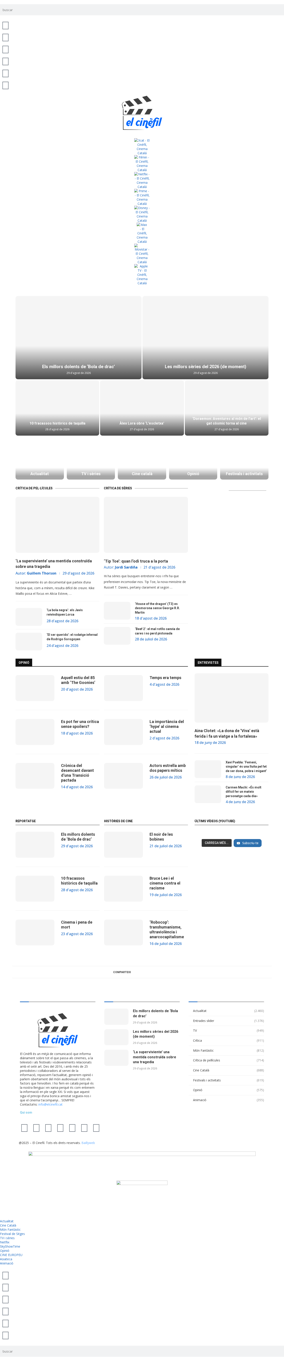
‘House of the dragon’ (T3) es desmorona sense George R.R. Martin (157, 608)
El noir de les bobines (161, 836)
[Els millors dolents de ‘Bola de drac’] (79, 337)
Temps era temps (165, 677)
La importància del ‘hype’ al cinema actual (167, 726)
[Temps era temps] (123, 688)
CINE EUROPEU (11, 1255)
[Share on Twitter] (146, 972)
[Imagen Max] (142, 233)
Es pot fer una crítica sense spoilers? (80, 724)
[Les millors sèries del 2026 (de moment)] (205, 337)
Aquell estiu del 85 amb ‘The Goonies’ (78, 680)
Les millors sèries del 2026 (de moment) (205, 366)
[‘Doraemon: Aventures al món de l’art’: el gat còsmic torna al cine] (226, 408)
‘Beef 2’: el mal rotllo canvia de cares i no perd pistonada (157, 631)
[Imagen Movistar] (142, 254)
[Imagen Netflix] (142, 180)
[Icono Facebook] (5, 73)
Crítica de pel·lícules (228, 1060)
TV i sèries (7, 1238)
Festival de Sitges (12, 1234)
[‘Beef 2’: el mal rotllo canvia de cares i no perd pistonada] (117, 636)
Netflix (4, 1242)
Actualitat (228, 1011)
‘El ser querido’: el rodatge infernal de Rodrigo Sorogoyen (72, 637)
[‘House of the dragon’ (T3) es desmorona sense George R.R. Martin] (117, 611)
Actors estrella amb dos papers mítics (168, 768)
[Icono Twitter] (5, 25)
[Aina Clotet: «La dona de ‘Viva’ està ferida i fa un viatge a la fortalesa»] (231, 698)
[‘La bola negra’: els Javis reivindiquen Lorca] (29, 617)
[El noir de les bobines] (123, 845)
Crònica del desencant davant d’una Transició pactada (77, 772)
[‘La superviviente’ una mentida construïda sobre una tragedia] (57, 525)
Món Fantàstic (228, 1050)
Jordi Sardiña (126, 567)
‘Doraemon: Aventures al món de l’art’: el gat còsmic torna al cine (226, 421)
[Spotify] (84, 1127)
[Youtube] (60, 1127)
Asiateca (6, 1259)
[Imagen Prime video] (142, 197)
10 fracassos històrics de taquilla (57, 423)
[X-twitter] (24, 1127)
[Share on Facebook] (136, 972)
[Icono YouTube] (5, 61)
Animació (228, 1100)
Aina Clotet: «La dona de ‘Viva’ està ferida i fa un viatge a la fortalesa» (227, 733)
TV (228, 1030)
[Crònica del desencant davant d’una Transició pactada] (35, 776)
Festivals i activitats (228, 1080)
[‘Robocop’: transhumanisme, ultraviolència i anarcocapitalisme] (123, 933)
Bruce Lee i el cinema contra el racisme (165, 883)
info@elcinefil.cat (50, 1104)
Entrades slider (228, 1021)
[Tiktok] (36, 1127)
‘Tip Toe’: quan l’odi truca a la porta (136, 561)
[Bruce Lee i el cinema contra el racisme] (123, 889)
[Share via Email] (165, 972)
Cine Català (228, 1070)
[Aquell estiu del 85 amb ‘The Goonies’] (35, 688)
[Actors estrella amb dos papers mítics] (123, 776)
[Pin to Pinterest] (155, 972)
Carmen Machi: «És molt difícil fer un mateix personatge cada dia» (243, 792)
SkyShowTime (10, 1246)
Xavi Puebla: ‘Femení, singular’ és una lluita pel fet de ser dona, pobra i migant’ (246, 767)
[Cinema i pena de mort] (35, 933)
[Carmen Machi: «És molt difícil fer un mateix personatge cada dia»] (208, 794)
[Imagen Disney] (142, 214)
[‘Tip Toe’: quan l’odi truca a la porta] (146, 525)
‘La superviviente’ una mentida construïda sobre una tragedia (54, 564)
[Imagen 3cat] (142, 146)
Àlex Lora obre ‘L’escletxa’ (142, 423)
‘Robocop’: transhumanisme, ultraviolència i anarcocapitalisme (167, 929)
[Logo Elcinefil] (142, 113)
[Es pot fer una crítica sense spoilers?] (35, 732)
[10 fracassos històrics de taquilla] (57, 408)
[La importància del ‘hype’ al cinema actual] (123, 732)
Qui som (26, 1112)
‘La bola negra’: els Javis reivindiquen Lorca (65, 612)
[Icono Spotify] (5, 85)
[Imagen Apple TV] (142, 274)
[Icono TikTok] (5, 37)
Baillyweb (88, 1143)
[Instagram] (48, 1127)
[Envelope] (96, 1127)
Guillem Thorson (41, 573)
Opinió (228, 1090)
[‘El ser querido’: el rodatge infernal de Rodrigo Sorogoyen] (29, 641)
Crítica (228, 1040)
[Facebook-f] (72, 1127)
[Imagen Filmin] (142, 163)
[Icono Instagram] (5, 49)
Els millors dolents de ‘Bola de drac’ (78, 366)
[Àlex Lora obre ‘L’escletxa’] (142, 408)
